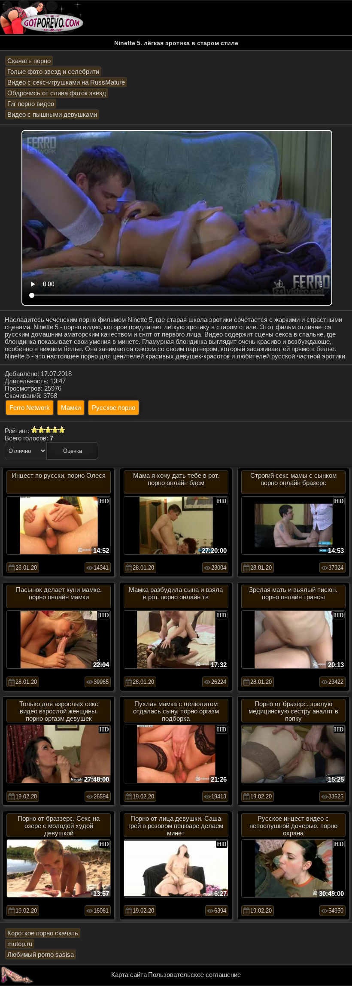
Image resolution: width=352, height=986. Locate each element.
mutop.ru (19, 943)
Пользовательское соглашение (194, 974)
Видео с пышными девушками (52, 114)
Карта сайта (129, 974)
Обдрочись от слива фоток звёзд (56, 93)
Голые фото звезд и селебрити (53, 71)
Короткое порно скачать (42, 933)
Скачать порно (29, 60)
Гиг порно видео (30, 103)
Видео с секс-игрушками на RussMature (66, 82)
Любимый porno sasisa (40, 954)
